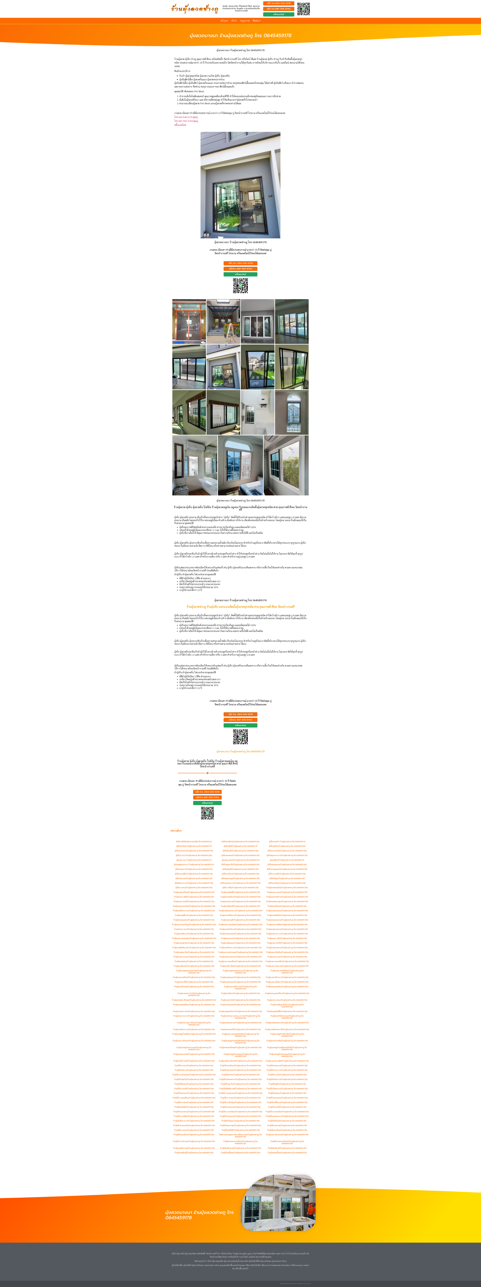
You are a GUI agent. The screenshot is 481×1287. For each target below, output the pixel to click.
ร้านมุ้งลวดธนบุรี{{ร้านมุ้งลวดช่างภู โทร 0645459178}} (240, 920)
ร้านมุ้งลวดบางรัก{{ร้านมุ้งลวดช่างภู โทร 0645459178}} (287, 938)
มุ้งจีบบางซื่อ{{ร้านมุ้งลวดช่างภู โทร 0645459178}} (240, 887)
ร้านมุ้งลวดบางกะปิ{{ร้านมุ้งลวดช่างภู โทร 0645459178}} (193, 901)
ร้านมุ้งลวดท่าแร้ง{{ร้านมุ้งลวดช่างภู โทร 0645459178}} (240, 1000)
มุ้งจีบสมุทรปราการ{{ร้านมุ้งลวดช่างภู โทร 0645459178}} (287, 855)
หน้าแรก (224, 20)
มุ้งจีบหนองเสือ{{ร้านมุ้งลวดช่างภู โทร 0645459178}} (194, 874)
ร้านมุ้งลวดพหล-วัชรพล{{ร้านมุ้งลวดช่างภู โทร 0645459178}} (194, 1000)
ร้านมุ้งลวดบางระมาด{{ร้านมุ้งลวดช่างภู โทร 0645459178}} (287, 966)
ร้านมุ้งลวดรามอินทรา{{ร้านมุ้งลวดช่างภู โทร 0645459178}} (287, 982)
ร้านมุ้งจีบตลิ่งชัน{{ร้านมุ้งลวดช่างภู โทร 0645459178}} (194, 1107)
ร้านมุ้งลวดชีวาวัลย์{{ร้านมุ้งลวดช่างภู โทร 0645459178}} (240, 966)
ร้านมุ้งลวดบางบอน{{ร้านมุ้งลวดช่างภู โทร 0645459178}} (193, 957)
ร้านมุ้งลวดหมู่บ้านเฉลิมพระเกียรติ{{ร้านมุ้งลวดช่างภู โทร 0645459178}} (287, 1048)
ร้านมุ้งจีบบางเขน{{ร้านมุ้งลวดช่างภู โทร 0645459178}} (194, 1130)
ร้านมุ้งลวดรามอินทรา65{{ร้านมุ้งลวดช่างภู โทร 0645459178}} (240, 987)
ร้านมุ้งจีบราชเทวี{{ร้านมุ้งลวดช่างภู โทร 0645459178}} (194, 1088)
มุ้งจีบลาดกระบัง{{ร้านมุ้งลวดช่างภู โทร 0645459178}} (287, 850)
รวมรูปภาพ (245, 20)
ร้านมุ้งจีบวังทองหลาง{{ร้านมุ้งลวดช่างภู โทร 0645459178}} (240, 1079)
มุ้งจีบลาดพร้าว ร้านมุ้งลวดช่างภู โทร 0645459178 (287, 841)
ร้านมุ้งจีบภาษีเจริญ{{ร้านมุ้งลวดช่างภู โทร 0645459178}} (240, 1102)
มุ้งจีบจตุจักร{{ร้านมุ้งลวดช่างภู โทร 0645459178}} (287, 846)
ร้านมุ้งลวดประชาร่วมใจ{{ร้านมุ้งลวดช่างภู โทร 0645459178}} (193, 994)
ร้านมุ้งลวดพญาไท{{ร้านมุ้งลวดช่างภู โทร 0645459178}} (194, 952)
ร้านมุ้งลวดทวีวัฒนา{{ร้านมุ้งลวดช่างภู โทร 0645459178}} (240, 915)
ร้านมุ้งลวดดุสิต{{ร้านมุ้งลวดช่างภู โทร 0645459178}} (194, 915)
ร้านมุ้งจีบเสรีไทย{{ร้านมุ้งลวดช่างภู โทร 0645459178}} (240, 1152)
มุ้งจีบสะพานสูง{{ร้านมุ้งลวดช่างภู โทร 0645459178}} (240, 878)
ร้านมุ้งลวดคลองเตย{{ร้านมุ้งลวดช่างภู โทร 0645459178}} (240, 933)
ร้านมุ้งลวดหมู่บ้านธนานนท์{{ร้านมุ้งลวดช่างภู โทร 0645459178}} (194, 1048)
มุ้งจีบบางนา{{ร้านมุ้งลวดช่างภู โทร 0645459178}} (194, 855)
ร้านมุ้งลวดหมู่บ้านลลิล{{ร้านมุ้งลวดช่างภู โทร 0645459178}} (194, 1034)
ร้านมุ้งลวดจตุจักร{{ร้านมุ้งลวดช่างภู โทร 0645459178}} (240, 897)
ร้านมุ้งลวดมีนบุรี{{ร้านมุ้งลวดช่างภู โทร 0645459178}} (240, 906)
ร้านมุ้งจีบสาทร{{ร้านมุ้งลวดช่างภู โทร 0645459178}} (240, 1074)
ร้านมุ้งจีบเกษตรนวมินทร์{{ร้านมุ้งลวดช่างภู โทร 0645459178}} (287, 1142)
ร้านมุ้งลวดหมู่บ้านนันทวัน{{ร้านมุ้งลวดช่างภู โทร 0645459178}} (287, 1035)
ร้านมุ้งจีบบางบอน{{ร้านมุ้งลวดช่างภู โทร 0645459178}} (240, 1098)
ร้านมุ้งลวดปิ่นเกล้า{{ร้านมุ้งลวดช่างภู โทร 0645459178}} (194, 966)
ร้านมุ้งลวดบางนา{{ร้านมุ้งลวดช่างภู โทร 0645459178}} (194, 929)
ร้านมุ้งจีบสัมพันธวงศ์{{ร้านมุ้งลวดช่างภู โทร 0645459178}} (240, 1088)
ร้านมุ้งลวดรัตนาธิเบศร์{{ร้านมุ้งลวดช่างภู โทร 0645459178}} (240, 1061)
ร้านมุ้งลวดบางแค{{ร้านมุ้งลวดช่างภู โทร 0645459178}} (287, 957)
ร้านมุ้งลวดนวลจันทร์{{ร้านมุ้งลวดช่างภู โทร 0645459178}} (194, 977)
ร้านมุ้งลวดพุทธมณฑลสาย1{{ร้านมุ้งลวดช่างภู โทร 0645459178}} (240, 971)
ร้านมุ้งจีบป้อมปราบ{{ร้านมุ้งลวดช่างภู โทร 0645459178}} (287, 1088)
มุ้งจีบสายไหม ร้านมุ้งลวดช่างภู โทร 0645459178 (194, 846)
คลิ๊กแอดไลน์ (180, 124)
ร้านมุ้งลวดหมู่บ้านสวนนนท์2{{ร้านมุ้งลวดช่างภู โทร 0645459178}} (287, 1055)
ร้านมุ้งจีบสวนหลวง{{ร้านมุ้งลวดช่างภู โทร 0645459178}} (287, 1065)
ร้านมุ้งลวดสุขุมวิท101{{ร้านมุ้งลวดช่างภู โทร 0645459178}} (240, 1011)
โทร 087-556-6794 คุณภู (186, 120)
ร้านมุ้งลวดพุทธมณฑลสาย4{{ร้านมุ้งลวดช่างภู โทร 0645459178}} (194, 971)
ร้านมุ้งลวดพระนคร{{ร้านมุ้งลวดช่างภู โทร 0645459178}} (287, 947)
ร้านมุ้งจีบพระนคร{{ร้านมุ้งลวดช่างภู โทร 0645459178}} (194, 1093)
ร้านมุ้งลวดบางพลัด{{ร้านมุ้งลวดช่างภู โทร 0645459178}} (287, 924)
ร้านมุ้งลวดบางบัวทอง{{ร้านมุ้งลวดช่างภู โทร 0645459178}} (194, 1040)
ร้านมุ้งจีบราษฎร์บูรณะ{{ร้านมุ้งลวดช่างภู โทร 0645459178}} (240, 1093)
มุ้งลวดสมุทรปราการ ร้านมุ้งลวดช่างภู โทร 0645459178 (194, 864)
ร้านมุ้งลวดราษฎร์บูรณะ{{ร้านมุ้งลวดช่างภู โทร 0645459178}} (240, 952)
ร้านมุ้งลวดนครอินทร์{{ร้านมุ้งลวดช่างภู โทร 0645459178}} (240, 1047)
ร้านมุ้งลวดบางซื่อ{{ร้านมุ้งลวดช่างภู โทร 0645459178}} (194, 897)
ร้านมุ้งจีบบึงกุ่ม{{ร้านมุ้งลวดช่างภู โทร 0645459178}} (240, 1121)
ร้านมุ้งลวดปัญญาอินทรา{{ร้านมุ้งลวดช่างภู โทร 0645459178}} (287, 1005)
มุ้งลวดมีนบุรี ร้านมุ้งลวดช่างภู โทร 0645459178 (287, 860)
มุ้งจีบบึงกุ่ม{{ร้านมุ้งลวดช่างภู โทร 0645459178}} (287, 878)
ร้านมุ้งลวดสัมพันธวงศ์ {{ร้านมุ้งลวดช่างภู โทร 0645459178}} (194, 947)
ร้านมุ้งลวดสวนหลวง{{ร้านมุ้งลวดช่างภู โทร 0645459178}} (287, 929)
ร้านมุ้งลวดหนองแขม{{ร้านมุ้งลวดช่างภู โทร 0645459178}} (240, 957)
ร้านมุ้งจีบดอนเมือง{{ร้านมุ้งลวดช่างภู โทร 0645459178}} (193, 1134)
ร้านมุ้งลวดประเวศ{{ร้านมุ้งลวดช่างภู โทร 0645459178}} (240, 901)
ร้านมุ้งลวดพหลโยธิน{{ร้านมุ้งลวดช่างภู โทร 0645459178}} (194, 1004)
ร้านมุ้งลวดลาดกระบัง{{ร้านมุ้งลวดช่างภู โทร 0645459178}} (194, 906)
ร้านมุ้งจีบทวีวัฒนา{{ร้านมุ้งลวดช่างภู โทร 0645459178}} (287, 1102)
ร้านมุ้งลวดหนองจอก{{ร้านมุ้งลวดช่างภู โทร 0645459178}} (287, 910)
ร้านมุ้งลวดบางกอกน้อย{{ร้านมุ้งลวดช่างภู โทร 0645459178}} (241, 924)
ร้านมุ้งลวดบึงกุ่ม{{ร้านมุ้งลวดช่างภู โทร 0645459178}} (287, 906)
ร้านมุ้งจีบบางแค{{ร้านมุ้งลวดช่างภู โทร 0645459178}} (194, 1102)
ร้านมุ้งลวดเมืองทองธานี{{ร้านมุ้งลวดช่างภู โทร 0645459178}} (287, 1029)
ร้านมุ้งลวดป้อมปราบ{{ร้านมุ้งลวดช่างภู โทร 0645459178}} (240, 947)
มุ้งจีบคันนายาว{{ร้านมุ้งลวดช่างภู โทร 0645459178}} (194, 883)
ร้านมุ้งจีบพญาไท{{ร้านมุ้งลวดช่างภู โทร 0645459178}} (240, 1084)
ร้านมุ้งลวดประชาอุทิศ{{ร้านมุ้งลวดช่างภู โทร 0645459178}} (287, 1061)
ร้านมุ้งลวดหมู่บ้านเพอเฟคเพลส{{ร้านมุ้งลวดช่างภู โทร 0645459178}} (240, 1041)
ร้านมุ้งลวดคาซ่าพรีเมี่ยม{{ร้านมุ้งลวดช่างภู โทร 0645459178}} (287, 971)
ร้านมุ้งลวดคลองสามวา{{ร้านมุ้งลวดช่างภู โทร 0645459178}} (240, 910)
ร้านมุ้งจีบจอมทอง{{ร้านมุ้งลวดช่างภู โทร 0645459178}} (240, 1107)
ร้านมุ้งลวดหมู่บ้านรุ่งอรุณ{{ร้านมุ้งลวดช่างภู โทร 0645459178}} (240, 1055)
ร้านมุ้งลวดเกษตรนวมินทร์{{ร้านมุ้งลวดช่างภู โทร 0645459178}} (240, 1142)
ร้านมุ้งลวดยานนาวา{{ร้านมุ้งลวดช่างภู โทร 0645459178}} (287, 933)
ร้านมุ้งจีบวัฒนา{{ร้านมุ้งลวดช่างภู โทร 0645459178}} (194, 1070)
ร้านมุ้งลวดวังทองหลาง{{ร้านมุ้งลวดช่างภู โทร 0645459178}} (287, 1022)
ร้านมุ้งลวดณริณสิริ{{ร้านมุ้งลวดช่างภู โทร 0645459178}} (287, 1011)
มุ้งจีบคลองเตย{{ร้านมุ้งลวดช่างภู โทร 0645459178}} (241, 855)
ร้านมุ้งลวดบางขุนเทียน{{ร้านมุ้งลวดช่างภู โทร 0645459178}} (240, 961)
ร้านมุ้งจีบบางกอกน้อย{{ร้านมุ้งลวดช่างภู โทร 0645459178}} (287, 1111)
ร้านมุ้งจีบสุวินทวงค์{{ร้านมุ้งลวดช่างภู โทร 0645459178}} (240, 1148)
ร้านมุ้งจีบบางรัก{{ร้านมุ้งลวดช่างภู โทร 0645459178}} (287, 1074)
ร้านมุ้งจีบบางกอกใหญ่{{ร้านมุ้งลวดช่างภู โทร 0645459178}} (240, 1111)
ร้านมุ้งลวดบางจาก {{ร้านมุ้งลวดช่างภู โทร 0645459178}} (193, 1016)
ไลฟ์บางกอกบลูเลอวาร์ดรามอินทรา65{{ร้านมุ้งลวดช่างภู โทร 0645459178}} (240, 1135)
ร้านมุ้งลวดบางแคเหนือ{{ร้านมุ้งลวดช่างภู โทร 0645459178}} (287, 961)
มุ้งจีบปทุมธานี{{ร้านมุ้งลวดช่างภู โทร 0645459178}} (240, 864)
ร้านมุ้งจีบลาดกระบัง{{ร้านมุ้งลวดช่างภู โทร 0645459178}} (194, 1125)
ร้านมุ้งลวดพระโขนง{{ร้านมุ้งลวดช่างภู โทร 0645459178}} (240, 929)
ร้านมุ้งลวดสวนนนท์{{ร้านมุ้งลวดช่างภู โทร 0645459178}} (194, 1054)
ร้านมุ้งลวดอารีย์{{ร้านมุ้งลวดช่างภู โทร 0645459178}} (193, 982)
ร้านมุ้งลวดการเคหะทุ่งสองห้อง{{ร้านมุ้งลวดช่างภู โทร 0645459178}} (240, 1035)
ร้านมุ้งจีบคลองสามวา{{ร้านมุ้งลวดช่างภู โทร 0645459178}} (287, 1116)
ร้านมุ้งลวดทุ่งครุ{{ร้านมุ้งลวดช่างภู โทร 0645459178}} (193, 961)
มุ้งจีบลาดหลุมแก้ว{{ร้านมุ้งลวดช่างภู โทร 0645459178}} (287, 869)
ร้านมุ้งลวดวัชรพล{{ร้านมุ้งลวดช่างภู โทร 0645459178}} (194, 986)
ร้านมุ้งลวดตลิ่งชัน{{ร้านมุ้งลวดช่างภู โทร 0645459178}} (287, 915)
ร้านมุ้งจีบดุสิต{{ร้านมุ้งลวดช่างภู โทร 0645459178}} (287, 1084)
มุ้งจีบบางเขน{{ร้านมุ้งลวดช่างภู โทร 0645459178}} (193, 887)
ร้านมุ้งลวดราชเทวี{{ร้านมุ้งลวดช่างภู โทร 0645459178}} (287, 943)
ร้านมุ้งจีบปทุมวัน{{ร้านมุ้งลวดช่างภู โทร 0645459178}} (194, 1079)
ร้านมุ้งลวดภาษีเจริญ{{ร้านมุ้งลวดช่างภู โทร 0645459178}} (287, 952)
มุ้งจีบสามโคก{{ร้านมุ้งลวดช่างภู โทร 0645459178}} (240, 874)
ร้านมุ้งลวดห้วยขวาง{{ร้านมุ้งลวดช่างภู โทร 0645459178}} (194, 1029)
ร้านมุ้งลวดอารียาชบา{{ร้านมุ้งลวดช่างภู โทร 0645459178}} (287, 977)
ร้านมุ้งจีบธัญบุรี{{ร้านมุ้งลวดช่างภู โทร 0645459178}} (287, 1148)
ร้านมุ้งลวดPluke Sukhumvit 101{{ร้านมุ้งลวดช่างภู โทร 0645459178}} (240, 1017)
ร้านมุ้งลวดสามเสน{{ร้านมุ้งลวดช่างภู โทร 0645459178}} (240, 982)
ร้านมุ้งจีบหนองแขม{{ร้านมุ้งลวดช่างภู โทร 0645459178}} (287, 1098)
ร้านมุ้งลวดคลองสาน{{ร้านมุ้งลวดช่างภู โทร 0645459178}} (287, 920)
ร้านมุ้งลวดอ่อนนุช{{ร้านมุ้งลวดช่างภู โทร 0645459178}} (240, 977)
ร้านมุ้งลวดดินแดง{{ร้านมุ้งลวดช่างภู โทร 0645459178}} (241, 943)
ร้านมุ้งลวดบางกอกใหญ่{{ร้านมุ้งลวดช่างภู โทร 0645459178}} (194, 924)
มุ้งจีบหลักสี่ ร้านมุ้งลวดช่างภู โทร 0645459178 (240, 846)
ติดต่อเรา (257, 20)
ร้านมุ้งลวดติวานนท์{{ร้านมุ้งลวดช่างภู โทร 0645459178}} (194, 1061)
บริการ (234, 20)
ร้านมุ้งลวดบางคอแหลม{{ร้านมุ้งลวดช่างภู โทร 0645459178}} (194, 938)
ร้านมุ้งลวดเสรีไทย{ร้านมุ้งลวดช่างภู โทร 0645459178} (287, 1152)
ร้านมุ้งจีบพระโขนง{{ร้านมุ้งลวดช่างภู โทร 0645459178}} (240, 1065)
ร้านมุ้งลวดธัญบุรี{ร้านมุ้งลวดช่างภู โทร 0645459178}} (193, 1152)
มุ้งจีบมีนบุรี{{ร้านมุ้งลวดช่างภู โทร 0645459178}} (240, 850)
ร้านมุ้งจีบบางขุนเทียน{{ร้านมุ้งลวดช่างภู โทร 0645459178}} (193, 1098)
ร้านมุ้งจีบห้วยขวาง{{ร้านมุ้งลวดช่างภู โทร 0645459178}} (287, 1079)
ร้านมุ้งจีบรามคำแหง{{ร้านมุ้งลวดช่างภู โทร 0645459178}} (194, 1141)
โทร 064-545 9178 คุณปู (186, 117)
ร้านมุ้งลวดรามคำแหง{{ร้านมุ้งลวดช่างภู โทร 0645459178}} (287, 1134)
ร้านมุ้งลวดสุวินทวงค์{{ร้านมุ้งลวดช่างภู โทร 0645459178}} (194, 1148)
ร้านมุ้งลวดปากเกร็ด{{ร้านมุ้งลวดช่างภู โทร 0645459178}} (287, 1040)
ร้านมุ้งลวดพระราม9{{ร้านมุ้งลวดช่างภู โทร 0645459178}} (194, 1011)
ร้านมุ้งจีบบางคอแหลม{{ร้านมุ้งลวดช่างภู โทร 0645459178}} (194, 1074)
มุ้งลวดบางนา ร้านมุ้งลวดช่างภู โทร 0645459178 (193, 860)
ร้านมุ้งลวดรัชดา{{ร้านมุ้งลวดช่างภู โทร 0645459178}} (240, 993)
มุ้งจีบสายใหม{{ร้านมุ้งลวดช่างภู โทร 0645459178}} (287, 883)
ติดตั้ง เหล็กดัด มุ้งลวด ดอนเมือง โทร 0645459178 (194, 841)
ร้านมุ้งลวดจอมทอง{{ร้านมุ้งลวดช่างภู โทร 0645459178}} (193, 920)
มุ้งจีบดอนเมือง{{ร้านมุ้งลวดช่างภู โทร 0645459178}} (241, 841)
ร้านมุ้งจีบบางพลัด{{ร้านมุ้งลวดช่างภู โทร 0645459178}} (194, 1116)
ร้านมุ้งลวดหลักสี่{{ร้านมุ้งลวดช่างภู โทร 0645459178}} (240, 892)
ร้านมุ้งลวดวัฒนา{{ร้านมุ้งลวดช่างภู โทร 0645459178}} (194, 933)
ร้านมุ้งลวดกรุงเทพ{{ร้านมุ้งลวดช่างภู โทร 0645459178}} (240, 1004)
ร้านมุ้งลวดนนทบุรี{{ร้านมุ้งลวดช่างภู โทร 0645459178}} (240, 1029)
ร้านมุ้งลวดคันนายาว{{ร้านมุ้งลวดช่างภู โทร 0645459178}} (194, 910)
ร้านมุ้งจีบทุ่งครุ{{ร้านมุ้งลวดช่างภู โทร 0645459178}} (287, 1093)
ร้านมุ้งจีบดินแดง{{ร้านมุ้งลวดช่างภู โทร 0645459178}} (194, 1084)
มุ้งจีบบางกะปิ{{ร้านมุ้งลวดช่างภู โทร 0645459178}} (287, 874)
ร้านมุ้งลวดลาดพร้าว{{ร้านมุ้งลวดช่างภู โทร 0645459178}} (287, 897)
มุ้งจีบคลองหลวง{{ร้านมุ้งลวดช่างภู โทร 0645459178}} (287, 864)
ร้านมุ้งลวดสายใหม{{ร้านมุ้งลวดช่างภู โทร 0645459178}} (193, 892)
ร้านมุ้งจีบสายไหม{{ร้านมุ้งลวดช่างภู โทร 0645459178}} (287, 1130)
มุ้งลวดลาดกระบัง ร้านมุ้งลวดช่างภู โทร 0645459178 (240, 860)
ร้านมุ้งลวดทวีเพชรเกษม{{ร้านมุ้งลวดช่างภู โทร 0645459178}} (287, 1017)
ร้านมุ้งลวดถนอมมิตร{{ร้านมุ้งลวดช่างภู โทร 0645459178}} (287, 986)
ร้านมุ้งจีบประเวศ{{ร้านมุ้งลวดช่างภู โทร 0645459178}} (287, 1125)
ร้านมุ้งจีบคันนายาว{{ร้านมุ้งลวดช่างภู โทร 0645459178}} (194, 1121)
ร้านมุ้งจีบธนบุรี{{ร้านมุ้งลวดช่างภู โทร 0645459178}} (287, 1107)
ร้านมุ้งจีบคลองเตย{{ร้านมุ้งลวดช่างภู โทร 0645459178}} (240, 1070)
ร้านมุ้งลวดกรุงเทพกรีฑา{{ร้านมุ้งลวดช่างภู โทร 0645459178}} (287, 993)
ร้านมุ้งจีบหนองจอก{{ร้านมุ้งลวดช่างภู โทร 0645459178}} (240, 1116)
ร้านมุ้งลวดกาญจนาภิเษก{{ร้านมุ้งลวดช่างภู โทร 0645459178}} (194, 1023)
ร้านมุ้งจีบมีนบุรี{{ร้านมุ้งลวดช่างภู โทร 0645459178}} (287, 1121)
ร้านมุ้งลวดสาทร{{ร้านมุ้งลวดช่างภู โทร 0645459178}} (240, 938)
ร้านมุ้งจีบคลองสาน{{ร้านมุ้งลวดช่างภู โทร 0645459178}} (194, 1111)
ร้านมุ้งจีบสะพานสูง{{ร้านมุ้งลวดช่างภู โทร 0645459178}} (240, 1125)
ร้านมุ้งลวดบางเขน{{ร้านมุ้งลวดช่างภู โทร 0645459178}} (287, 892)
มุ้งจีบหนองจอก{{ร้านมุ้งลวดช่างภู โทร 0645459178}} (194, 850)
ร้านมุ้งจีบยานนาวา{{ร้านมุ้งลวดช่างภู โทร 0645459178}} (287, 1070)
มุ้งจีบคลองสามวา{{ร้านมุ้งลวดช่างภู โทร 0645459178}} (240, 883)
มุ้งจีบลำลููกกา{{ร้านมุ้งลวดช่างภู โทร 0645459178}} (194, 869)
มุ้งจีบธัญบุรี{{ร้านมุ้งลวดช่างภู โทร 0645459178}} (241, 869)
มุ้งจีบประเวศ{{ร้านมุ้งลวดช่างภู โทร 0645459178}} (193, 878)
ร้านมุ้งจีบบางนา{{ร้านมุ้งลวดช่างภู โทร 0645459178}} (193, 1065)
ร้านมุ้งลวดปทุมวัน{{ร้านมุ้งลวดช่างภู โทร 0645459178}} (194, 943)
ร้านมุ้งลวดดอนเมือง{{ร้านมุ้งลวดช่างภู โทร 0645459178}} (287, 887)
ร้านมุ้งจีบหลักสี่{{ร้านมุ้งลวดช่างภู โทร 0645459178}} (240, 1130)
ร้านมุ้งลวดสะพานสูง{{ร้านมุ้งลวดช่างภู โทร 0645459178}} (287, 901)
